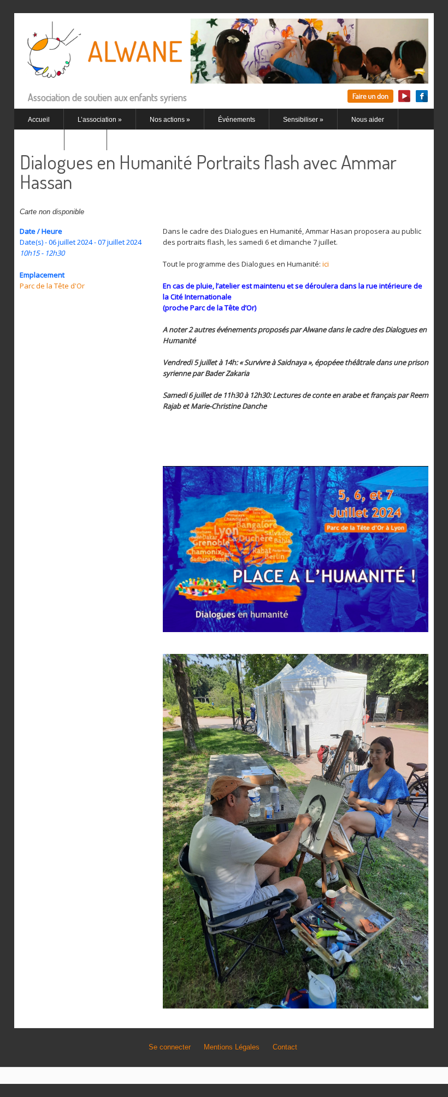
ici (325, 264)
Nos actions (170, 119)
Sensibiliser (303, 119)
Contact (285, 1047)
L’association (100, 119)
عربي (85, 140)
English (39, 140)
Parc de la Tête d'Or (52, 286)
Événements (236, 119)
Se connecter (170, 1047)
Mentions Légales (232, 1047)
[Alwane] (224, 77)
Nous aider (367, 119)
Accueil (39, 119)
